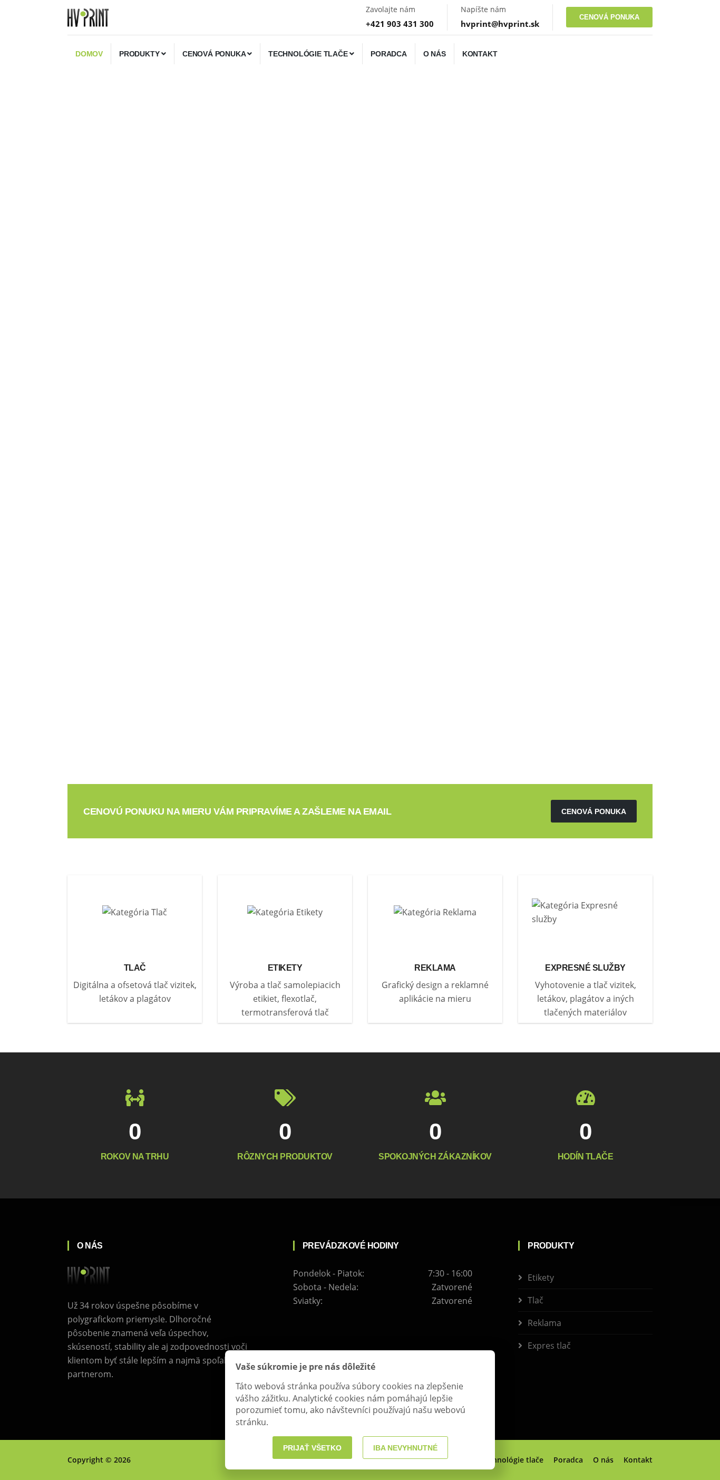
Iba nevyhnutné (405, 1448)
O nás (434, 54)
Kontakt (480, 54)
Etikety (541, 1277)
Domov (89, 54)
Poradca (389, 54)
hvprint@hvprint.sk (500, 23)
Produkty (140, 54)
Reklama (544, 1323)
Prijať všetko (312, 1448)
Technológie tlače (308, 54)
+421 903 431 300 (400, 23)
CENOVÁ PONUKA (609, 17)
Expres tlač (549, 1345)
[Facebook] (71, 1398)
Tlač (535, 1300)
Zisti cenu (103, 310)
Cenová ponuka (214, 54)
